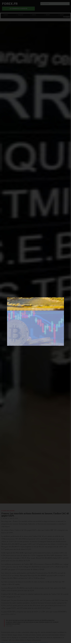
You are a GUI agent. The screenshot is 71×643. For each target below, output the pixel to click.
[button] (62, 299)
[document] (35, 321)
